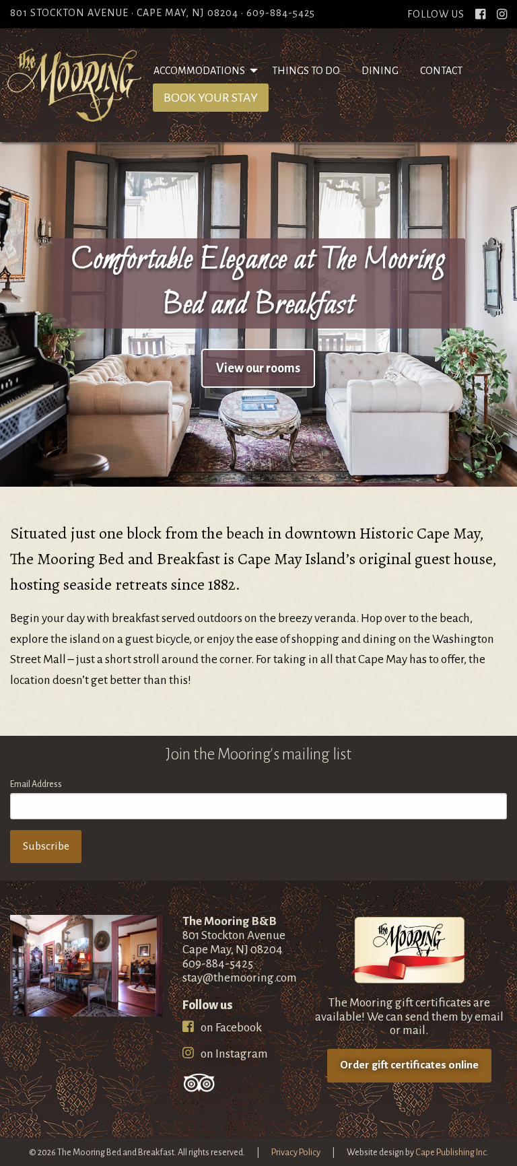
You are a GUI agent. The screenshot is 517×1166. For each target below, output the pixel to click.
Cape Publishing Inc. (452, 1152)
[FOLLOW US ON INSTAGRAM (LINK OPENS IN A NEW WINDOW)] (502, 15)
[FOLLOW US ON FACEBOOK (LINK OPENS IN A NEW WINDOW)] (480, 15)
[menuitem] (202, 70)
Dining (380, 70)
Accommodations (199, 70)
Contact (441, 70)
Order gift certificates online (409, 1065)
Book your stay (216, 97)
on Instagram (233, 1054)
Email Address (36, 784)
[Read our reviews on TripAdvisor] (199, 1082)
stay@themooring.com (239, 977)
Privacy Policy (295, 1152)
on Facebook (230, 1027)
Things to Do (306, 70)
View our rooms (258, 368)
